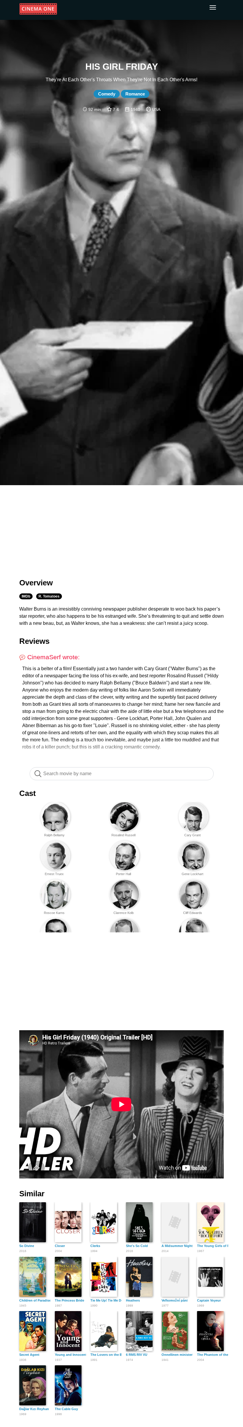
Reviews (34, 641)
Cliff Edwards (192, 913)
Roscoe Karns (54, 913)
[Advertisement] (121, 528)
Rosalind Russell (123, 835)
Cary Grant (192, 835)
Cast (27, 793)
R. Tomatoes (49, 596)
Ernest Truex (54, 874)
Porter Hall (123, 874)
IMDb (26, 596)
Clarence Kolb (123, 913)
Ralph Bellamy (54, 835)
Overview (36, 582)
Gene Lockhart (192, 874)
